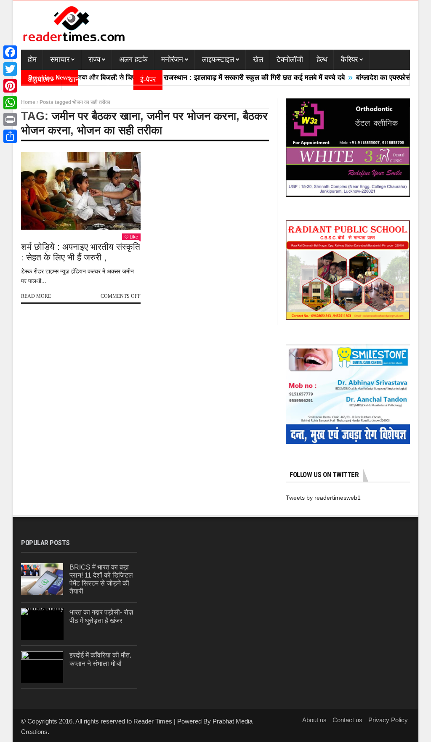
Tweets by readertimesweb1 (323, 497)
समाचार (59, 60)
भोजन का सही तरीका (119, 130)
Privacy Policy (388, 719)
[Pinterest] (10, 85)
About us (314, 719)
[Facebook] (10, 52)
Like (134, 236)
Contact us (347, 719)
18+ (121, 80)
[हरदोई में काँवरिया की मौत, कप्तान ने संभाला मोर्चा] (42, 667)
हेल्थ (322, 60)
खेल (258, 60)
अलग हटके (133, 60)
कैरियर (349, 60)
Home (28, 102)
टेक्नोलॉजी (290, 60)
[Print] (10, 119)
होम (32, 60)
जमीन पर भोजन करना (191, 116)
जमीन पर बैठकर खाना (96, 116)
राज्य (94, 60)
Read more (36, 296)
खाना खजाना (84, 80)
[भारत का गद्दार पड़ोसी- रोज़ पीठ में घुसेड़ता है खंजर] (42, 624)
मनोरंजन (172, 60)
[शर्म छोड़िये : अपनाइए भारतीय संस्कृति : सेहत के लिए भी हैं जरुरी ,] (81, 191)
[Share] (10, 136)
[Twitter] (10, 69)
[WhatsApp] (10, 102)
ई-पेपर (148, 80)
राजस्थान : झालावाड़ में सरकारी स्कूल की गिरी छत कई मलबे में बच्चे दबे (238, 78)
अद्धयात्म (38, 80)
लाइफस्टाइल (218, 60)
